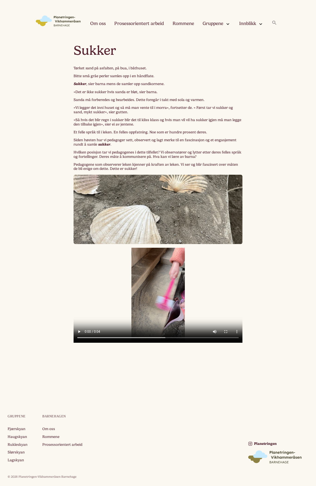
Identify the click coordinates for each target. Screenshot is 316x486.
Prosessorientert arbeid (139, 23)
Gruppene (213, 23)
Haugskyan (17, 437)
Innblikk (247, 23)
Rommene (183, 23)
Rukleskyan (18, 445)
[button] (274, 23)
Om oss (98, 23)
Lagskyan (16, 460)
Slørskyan (16, 452)
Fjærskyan (16, 429)
